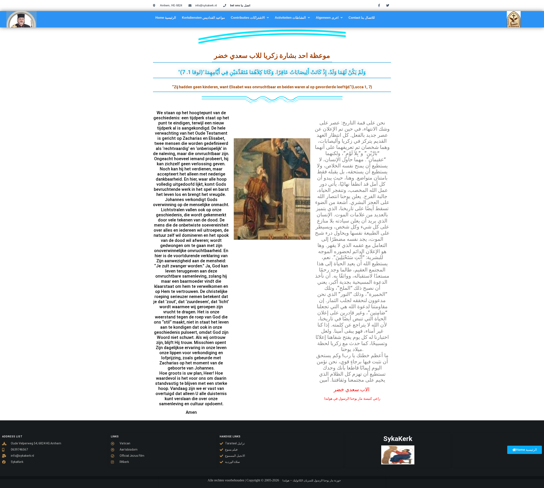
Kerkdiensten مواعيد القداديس (203, 17)
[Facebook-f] (379, 5)
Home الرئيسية (165, 17)
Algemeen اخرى (327, 17)
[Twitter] (388, 5)
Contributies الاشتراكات (248, 17)
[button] (250, 17)
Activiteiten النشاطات (290, 17)
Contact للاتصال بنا (361, 17)
